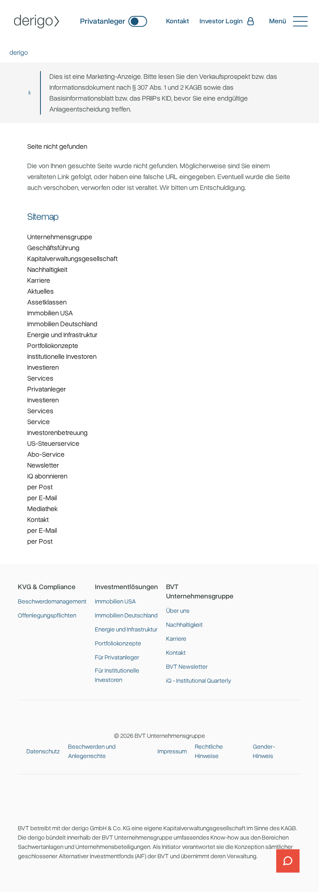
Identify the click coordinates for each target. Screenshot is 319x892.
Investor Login (221, 21)
